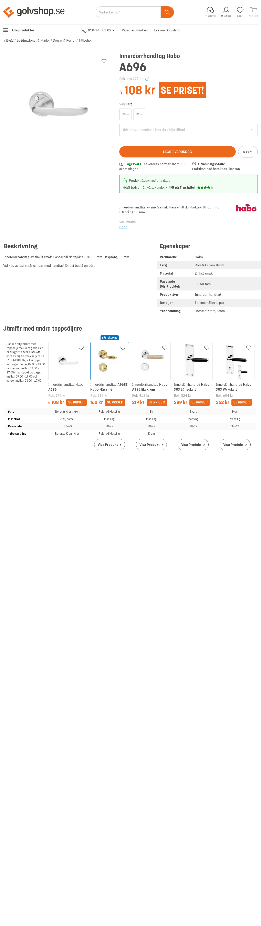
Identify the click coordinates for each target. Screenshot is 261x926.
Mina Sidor (226, 15)
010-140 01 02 (99, 30)
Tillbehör (85, 40)
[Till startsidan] (33, 12)
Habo (123, 227)
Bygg (10, 40)
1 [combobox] (246, 152)
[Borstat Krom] (125, 114)
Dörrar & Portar (64, 40)
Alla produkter (23, 30)
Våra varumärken (135, 30)
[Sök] (167, 12)
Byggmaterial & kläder (33, 40)
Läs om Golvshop (167, 30)
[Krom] (139, 114)
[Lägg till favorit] (104, 61)
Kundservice (210, 15)
